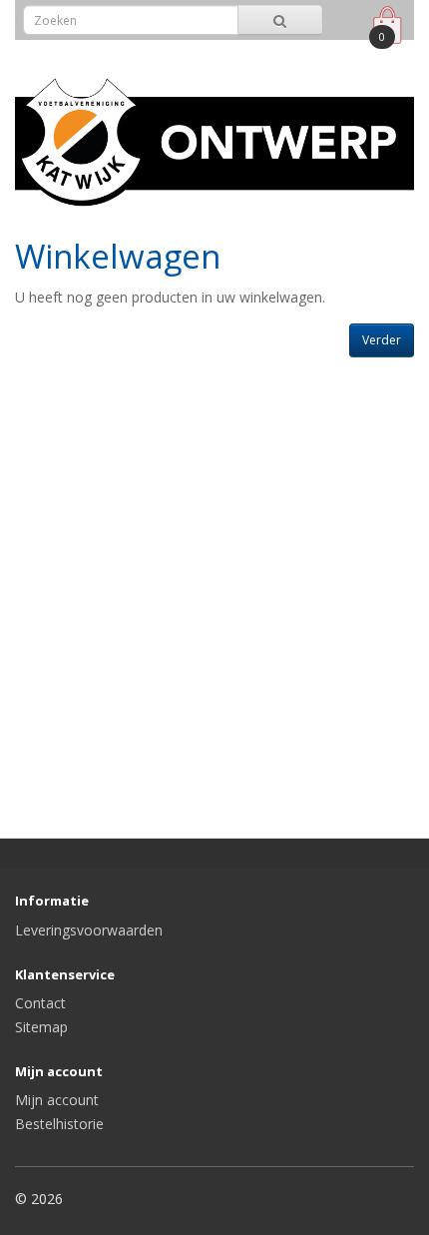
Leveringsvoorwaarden (89, 930)
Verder (381, 339)
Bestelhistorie (59, 1123)
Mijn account (57, 1099)
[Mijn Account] (342, 53)
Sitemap (41, 1026)
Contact (40, 1002)
